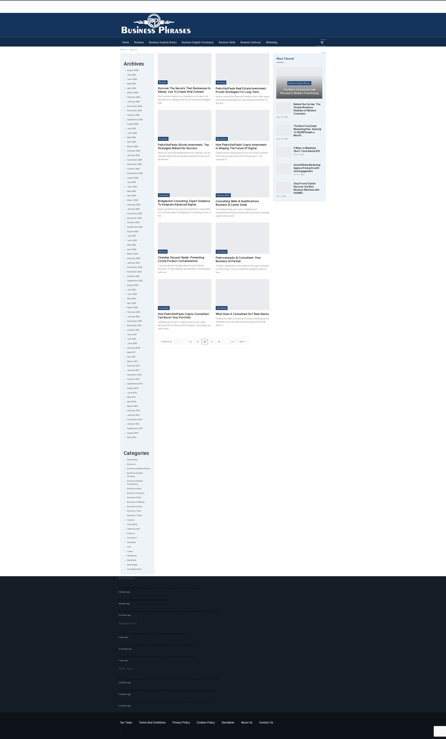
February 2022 (133, 312)
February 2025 (133, 151)
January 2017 (133, 370)
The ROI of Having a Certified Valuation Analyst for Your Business (155, 645)
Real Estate (132, 565)
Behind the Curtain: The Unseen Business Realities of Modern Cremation (159, 588)
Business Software (250, 42)
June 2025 (132, 133)
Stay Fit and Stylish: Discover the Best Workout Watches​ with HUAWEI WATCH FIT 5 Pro (168, 611)
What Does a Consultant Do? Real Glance (242, 314)
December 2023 (134, 213)
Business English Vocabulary (198, 42)
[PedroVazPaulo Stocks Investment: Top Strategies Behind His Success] (184, 125)
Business (139, 42)
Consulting (163, 195)
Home (125, 42)
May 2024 (131, 191)
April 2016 (131, 402)
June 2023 (132, 240)
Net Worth (131, 560)
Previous (166, 342)
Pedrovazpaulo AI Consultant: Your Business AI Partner (238, 259)
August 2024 (132, 178)
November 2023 (134, 218)
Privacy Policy (181, 722)
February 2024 (133, 205)
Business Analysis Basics (163, 42)
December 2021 (134, 321)
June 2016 (132, 393)
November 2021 (134, 325)
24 (190, 342)
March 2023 (132, 254)
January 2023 (133, 263)
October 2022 (133, 276)
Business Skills (227, 42)
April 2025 (131, 142)
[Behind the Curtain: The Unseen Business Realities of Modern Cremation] (283, 108)
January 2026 (133, 102)
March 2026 (132, 93)
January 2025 (133, 155)
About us (246, 722)
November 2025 (134, 110)
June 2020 (132, 343)
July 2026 (131, 75)
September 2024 (135, 173)
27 (212, 342)
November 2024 (134, 164)
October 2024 (133, 169)
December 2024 (134, 160)
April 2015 (131, 437)
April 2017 (131, 357)
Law (129, 547)
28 (219, 342)
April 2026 (131, 88)
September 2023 (135, 227)
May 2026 (131, 84)
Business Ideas (134, 488)
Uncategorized (134, 569)
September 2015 (135, 428)
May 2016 (131, 397)
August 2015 (132, 433)
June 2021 (132, 334)
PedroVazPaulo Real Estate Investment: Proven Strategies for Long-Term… (241, 90)
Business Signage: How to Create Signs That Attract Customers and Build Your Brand (167, 690)
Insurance (132, 538)
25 (197, 342)
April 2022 (131, 303)
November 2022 (134, 272)
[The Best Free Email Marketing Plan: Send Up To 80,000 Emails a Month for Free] (283, 130)
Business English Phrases (299, 83)
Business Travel (134, 515)
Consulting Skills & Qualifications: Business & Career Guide (238, 203)
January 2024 (133, 209)
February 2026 (133, 97)
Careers (130, 520)
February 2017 (133, 366)
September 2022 (135, 281)
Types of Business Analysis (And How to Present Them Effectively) (156, 656)
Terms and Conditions (152, 722)
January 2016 (133, 415)
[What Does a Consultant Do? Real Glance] (242, 294)
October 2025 (133, 115)
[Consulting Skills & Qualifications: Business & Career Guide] (242, 181)
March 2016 (132, 406)
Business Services (135, 493)
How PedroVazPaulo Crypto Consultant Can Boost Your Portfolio (183, 315)
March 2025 (132, 146)
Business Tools (134, 511)
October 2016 (133, 379)
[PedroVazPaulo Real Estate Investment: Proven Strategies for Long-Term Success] (242, 69)
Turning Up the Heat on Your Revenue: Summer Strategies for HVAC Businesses (163, 702)
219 (233, 342)
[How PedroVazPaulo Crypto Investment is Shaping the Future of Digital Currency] (242, 125)
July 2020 (131, 339)
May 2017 (131, 352)
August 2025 (132, 124)
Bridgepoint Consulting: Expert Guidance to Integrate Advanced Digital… (184, 202)
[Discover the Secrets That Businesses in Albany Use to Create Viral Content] (184, 68)
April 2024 (131, 196)
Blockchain (222, 139)
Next (243, 342)
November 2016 (134, 375)
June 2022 (132, 294)
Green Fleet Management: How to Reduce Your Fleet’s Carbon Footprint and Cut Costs (167, 678)
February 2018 (133, 348)
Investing (221, 82)
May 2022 (131, 299)
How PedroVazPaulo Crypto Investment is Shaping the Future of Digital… (241, 146)
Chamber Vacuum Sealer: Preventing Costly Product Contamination (181, 259)
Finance (131, 533)
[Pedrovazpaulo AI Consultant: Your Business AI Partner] (242, 238)
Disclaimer (228, 722)
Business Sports (134, 506)
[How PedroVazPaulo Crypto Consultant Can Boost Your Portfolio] (184, 294)
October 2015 (133, 424)
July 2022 (131, 290)
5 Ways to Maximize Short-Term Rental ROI (143, 600)
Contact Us (266, 722)
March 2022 (132, 307)
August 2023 (132, 231)
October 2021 (133, 330)
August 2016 (132, 388)
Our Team (126, 722)
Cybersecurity (133, 529)
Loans (130, 551)
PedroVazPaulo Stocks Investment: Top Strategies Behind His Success (183, 146)
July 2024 (131, 182)
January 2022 (133, 316)
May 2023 (131, 245)
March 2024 (132, 200)
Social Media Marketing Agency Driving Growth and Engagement (307, 168)
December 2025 (134, 106)
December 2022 (134, 267)
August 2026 (132, 70)
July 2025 (131, 128)
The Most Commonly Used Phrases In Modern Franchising (299, 91)
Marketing (271, 42)
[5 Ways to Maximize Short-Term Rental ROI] (283, 152)
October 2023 (133, 222)
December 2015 (134, 419)
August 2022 (132, 285)
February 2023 (133, 258)
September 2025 (135, 120)
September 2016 (135, 384)
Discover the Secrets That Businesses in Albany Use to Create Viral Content (184, 90)
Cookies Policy (206, 722)
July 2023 (131, 236)
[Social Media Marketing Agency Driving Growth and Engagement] (283, 168)
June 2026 (132, 79)
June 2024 (132, 187)
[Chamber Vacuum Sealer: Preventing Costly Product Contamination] (184, 238)
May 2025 (131, 137)
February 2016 (133, 410)
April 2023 (131, 249)
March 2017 (132, 361)
